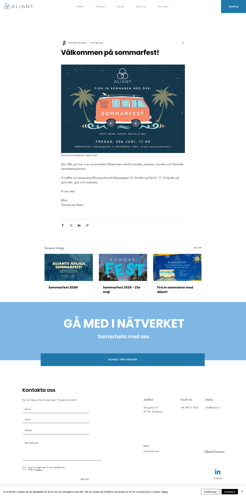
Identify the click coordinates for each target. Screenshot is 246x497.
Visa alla (198, 247)
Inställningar (210, 491)
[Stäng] (242, 491)
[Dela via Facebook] (62, 225)
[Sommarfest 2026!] (69, 267)
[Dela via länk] (87, 225)
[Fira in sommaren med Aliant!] (177, 267)
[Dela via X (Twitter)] (70, 225)
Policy (165, 491)
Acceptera (229, 491)
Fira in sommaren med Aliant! (175, 289)
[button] (123, 359)
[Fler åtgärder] (183, 43)
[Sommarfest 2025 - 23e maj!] (123, 267)
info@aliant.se (213, 407)
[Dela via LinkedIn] (79, 225)
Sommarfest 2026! (63, 287)
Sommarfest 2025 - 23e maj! (121, 289)
